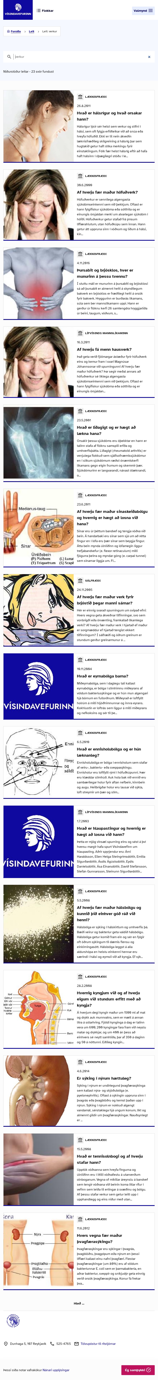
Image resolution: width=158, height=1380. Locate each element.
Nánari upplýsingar (56, 1370)
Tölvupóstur (98, 1344)
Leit (31, 31)
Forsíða (16, 31)
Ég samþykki (135, 1370)
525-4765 (63, 1344)
